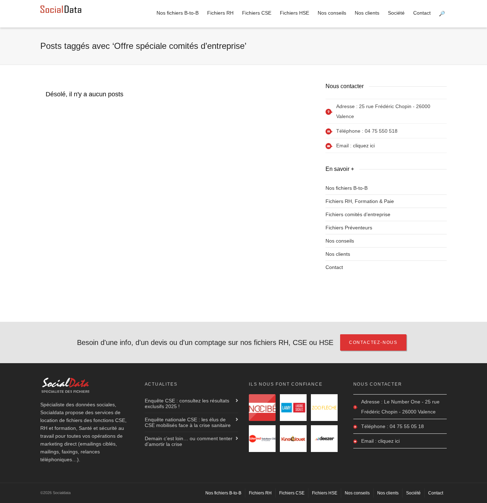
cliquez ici (364, 145)
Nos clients (367, 13)
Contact (422, 13)
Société (396, 13)
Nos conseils (332, 13)
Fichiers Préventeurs (348, 227)
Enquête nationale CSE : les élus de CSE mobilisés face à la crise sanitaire (188, 422)
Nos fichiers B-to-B (178, 13)
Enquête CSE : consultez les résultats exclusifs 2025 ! (187, 403)
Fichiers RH (220, 13)
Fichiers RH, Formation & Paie (359, 201)
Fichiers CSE (256, 13)
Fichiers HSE (294, 13)
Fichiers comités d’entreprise (357, 214)
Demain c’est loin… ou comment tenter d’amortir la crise (188, 441)
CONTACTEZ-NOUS (373, 342)
